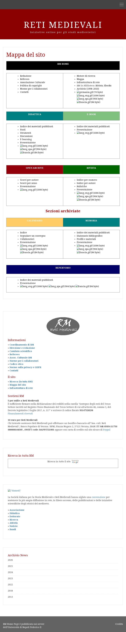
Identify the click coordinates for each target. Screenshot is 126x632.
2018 (10, 590)
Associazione (17, 510)
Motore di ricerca (86, 76)
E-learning (26, 139)
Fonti (23, 129)
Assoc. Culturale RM (21, 357)
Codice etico (16, 364)
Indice (23, 232)
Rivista (99, 85)
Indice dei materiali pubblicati (36, 126)
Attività (14, 523)
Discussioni (26, 136)
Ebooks (107, 85)
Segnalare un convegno (32, 236)
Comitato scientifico (21, 351)
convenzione (98, 497)
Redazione (25, 76)
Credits (119, 624)
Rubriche (82, 186)
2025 (10, 566)
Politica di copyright (31, 85)
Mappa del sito (18, 385)
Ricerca (14, 519)
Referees (24, 79)
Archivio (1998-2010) (88, 89)
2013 (10, 597)
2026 (10, 560)
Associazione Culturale (32, 82)
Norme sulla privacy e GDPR (25, 367)
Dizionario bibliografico (89, 236)
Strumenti (25, 133)
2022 (10, 584)
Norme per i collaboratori (33, 89)
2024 (10, 572)
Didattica (15, 513)
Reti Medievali (63, 25)
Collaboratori (27, 239)
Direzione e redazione (22, 348)
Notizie (14, 526)
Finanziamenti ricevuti (20, 413)
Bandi (13, 529)
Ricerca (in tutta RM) (21, 381)
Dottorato (15, 516)
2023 (10, 578)
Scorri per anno (28, 183)
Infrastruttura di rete (88, 82)
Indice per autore (86, 183)
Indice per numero (87, 180)
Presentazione (28, 142)
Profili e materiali (86, 239)
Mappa (80, 79)
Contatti (24, 92)
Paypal (106, 429)
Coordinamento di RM (22, 344)
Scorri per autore (29, 180)
